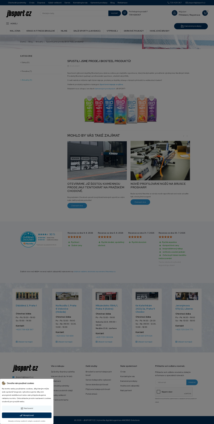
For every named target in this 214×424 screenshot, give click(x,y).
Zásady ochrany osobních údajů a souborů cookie (26, 421)
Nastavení (26, 408)
